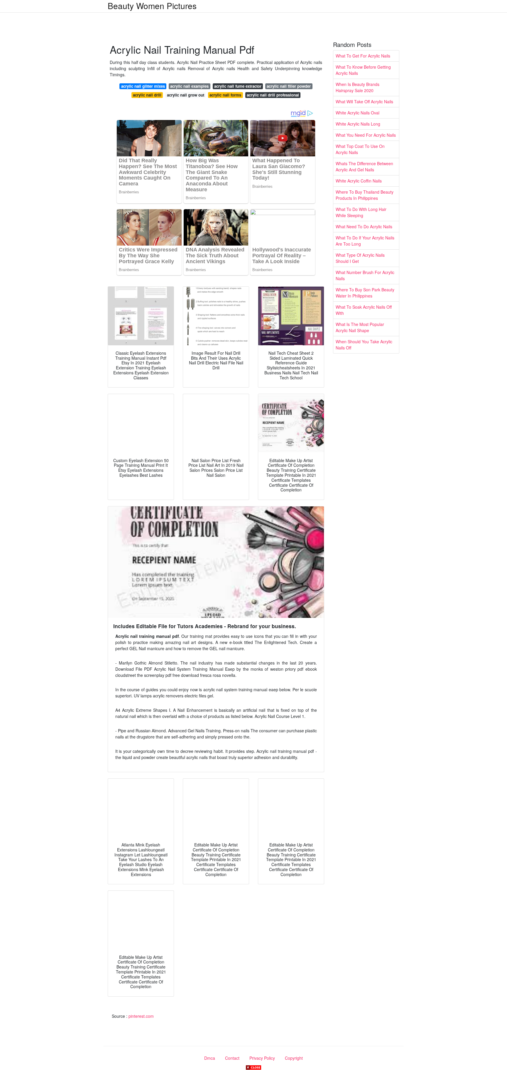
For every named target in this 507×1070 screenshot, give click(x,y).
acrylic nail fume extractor (237, 86)
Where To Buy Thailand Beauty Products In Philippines (364, 195)
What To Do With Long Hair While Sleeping (361, 212)
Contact (232, 1058)
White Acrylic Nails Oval (357, 113)
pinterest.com (141, 1016)
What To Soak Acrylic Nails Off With (364, 310)
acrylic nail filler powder (289, 86)
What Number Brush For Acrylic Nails (365, 275)
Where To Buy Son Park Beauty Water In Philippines (365, 293)
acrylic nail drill (147, 95)
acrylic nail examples (189, 86)
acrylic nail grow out (185, 95)
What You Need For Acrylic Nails (366, 135)
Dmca (209, 1058)
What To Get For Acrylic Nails (363, 56)
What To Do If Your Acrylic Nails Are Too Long (365, 241)
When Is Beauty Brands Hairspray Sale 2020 (357, 87)
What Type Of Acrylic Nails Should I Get (360, 258)
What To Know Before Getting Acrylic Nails (363, 70)
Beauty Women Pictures (152, 5)
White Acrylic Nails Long (358, 124)
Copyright (294, 1058)
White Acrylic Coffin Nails (359, 181)
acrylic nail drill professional (273, 95)
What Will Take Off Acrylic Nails (364, 101)
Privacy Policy (262, 1058)
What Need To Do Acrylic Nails (364, 226)
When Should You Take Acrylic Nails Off (364, 345)
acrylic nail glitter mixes (143, 86)
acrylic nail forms (225, 95)
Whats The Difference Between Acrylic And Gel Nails (364, 166)
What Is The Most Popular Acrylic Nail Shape (360, 327)
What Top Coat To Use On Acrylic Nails (360, 149)
